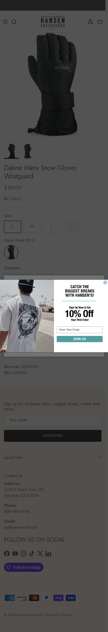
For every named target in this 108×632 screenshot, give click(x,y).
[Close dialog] (105, 282)
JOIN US (79, 339)
